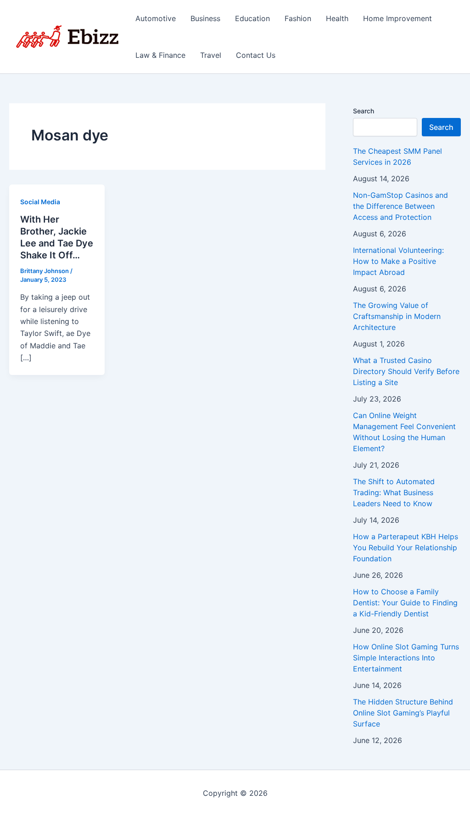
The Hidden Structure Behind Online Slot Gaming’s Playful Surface (403, 712)
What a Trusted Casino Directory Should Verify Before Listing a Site (406, 371)
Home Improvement (397, 18)
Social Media (40, 202)
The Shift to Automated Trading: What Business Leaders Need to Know (394, 492)
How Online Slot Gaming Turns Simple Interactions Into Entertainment (406, 657)
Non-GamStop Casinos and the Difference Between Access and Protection (400, 206)
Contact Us (255, 55)
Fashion (298, 18)
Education (252, 18)
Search (363, 111)
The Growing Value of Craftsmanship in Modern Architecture (397, 316)
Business (205, 18)
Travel (210, 55)
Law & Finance (160, 55)
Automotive (155, 18)
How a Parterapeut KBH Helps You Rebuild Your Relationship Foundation (405, 547)
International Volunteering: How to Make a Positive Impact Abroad (398, 261)
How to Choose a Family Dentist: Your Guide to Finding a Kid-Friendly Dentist (405, 602)
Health (337, 18)
